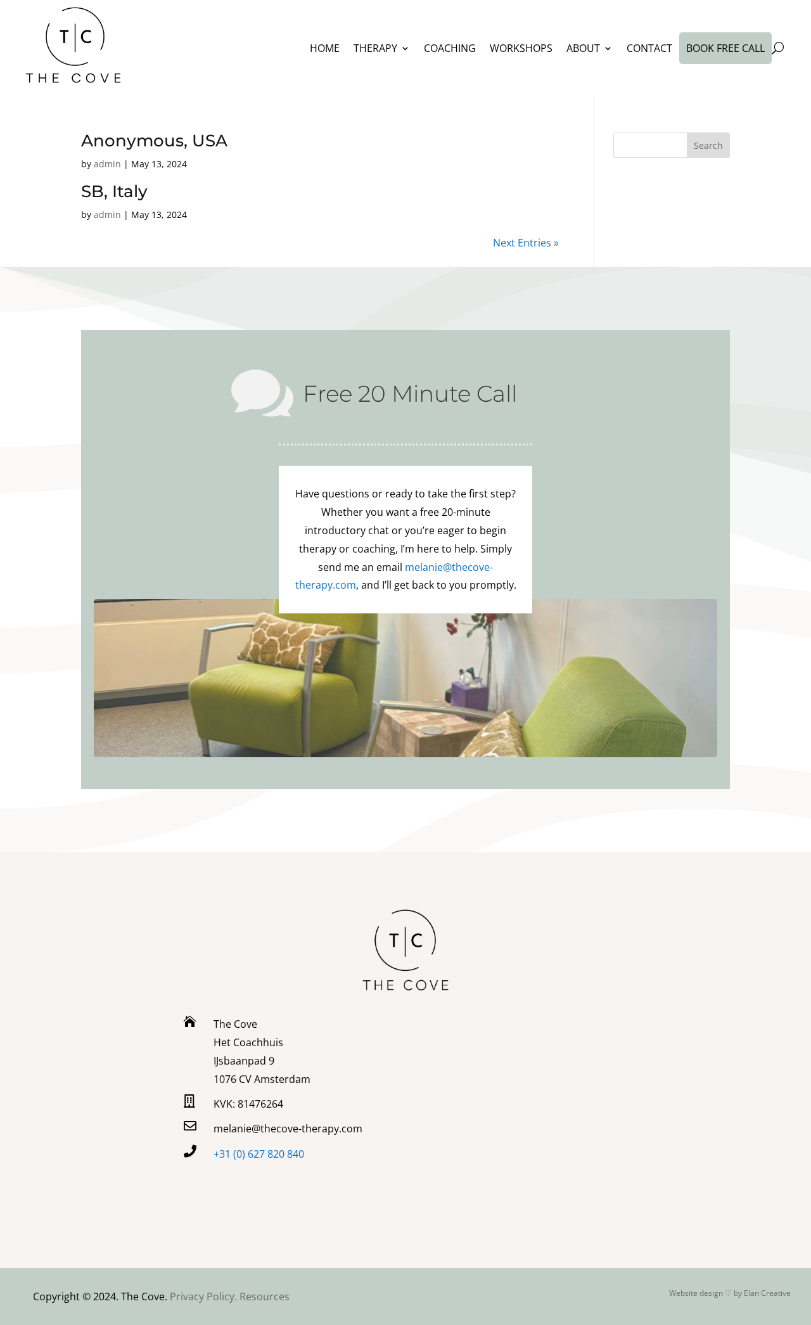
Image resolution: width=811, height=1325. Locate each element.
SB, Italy (114, 191)
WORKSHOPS (521, 48)
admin (107, 164)
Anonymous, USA (154, 141)
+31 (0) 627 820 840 (259, 1154)
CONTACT (649, 48)
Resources (264, 1296)
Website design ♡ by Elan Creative (730, 1293)
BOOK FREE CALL (725, 48)
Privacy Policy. (204, 1296)
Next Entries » (526, 243)
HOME (325, 48)
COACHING (450, 48)
